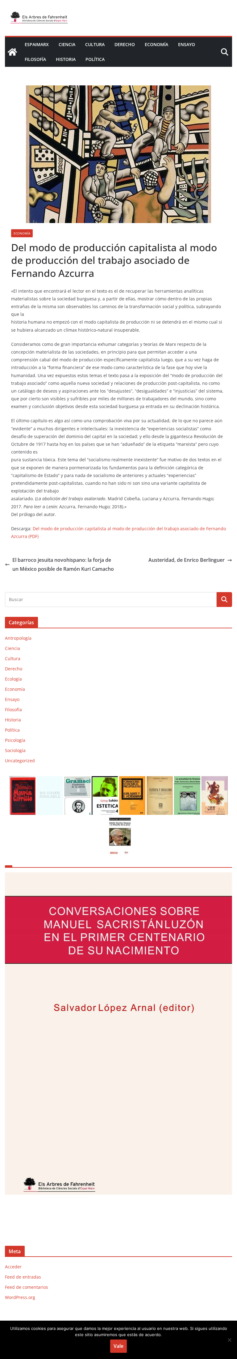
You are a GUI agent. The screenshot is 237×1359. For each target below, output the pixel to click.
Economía (156, 44)
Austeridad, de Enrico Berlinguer (186, 560)
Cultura (95, 44)
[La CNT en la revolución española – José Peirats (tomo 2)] (215, 780)
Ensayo (186, 44)
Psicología (15, 740)
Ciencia (67, 44)
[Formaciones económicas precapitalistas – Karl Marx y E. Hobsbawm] (132, 780)
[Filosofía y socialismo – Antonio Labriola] (160, 780)
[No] (229, 1340)
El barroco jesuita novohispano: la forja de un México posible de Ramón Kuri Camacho (63, 564)
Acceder (13, 1267)
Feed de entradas (23, 1277)
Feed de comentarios (26, 1287)
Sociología (15, 750)
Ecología (13, 679)
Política (95, 59)
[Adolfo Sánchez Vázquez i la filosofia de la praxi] (119, 820)
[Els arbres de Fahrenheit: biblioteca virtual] (12, 52)
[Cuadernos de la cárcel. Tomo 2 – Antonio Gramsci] (77, 780)
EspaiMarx (37, 44)
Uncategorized (20, 760)
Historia (66, 59)
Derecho (124, 44)
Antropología (18, 638)
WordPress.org (20, 1297)
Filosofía (35, 59)
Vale (118, 1346)
